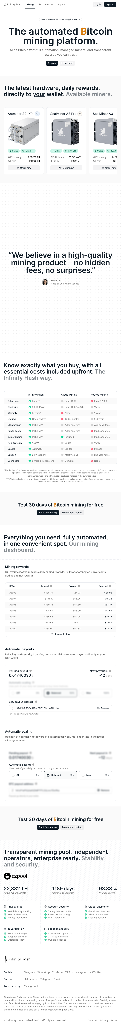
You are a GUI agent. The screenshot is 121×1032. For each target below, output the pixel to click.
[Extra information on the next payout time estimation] (110, 671)
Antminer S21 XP (20, 114)
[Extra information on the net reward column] (110, 586)
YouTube (57, 972)
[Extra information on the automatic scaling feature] (33, 682)
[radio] (25, 693)
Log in (98, 4)
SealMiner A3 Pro (63, 114)
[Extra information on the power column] (79, 586)
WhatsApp (43, 972)
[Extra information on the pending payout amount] (30, 671)
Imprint (92, 1020)
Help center (31, 979)
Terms (114, 1020)
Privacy (104, 1020)
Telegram (29, 972)
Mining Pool (31, 986)
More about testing (72, 512)
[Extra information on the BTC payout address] (36, 701)
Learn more (67, 63)
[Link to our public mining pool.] (15, 876)
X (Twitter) (96, 972)
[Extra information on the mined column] (51, 586)
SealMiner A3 (103, 114)
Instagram (81, 972)
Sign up (110, 4)
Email (57, 979)
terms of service (62, 473)
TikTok (69, 972)
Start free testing (48, 512)
